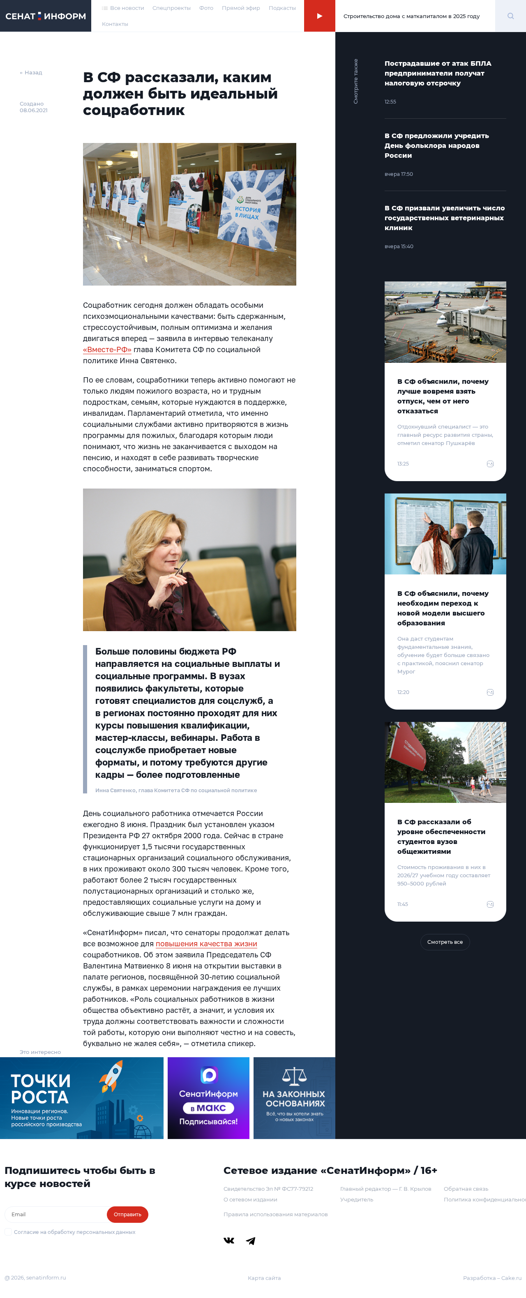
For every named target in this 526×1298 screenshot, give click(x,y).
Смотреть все (445, 942)
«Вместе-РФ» (107, 349)
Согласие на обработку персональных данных (74, 1232)
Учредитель (356, 1199)
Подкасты (282, 8)
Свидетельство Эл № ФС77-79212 (268, 1188)
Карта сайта (264, 1278)
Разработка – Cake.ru (492, 1278)
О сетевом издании (250, 1199)
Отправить (127, 1214)
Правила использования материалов (276, 1214)
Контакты (115, 24)
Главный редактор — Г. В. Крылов (385, 1188)
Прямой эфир (241, 8)
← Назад (31, 72)
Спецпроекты (171, 8)
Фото (206, 8)
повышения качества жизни (206, 943)
